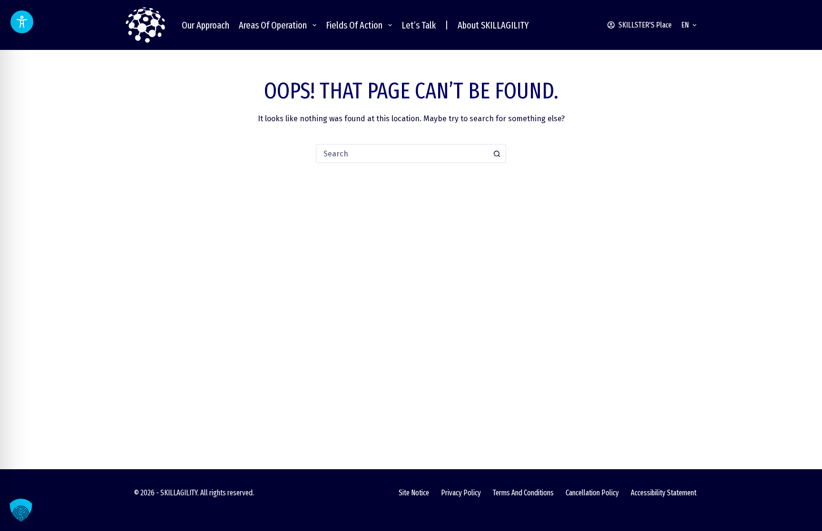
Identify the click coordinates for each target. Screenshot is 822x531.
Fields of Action (354, 25)
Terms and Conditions (523, 492)
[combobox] (402, 153)
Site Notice (414, 492)
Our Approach (205, 25)
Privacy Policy (461, 492)
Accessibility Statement (663, 492)
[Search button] (497, 154)
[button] (688, 25)
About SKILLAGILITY (493, 25)
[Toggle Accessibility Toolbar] (22, 22)
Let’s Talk (418, 25)
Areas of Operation (273, 25)
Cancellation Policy (592, 492)
